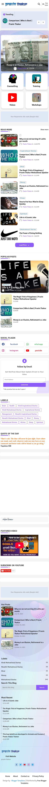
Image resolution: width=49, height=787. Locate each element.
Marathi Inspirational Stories (26, 414)
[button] (39, 4)
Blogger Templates (18, 781)
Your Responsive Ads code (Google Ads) (24, 117)
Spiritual (39, 422)
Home (7, 776)
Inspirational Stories (32, 410)
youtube (38, 350)
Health (11, 406)
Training (36, 86)
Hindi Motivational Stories (11, 410)
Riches (23, 422)
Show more (44, 130)
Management (7, 414)
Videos (12, 105)
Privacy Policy (38, 776)
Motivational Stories (9, 422)
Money (36, 418)
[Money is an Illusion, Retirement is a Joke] (24, 53)
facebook (14, 344)
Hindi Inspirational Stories (27, 406)
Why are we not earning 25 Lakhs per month (32, 140)
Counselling (12, 86)
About (15, 776)
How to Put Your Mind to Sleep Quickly (31, 203)
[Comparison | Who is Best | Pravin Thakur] (5, 20)
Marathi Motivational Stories (12, 418)
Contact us (25, 776)
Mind (29, 418)
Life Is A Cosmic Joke (27, 217)
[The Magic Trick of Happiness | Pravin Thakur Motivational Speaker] (6, 299)
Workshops (36, 105)
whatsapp (38, 344)
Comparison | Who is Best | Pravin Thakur (20, 22)
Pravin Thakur (8, 519)
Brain (4, 406)
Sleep (31, 422)
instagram (14, 350)
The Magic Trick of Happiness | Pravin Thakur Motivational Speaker (33, 171)
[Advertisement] (24, 485)
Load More (23, 245)
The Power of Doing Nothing (30, 233)
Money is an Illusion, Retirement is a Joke (24, 65)
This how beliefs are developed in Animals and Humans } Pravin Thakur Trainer (24, 735)
